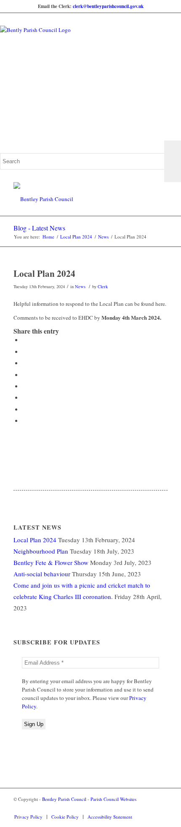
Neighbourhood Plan (40, 551)
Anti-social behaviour (41, 574)
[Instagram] (161, 808)
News (103, 236)
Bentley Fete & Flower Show (50, 562)
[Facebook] (148, 808)
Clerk (103, 286)
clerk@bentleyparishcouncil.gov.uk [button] (108, 6)
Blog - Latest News (39, 227)
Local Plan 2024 (76, 236)
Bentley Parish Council (64, 799)
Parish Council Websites (113, 799)
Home (48, 236)
